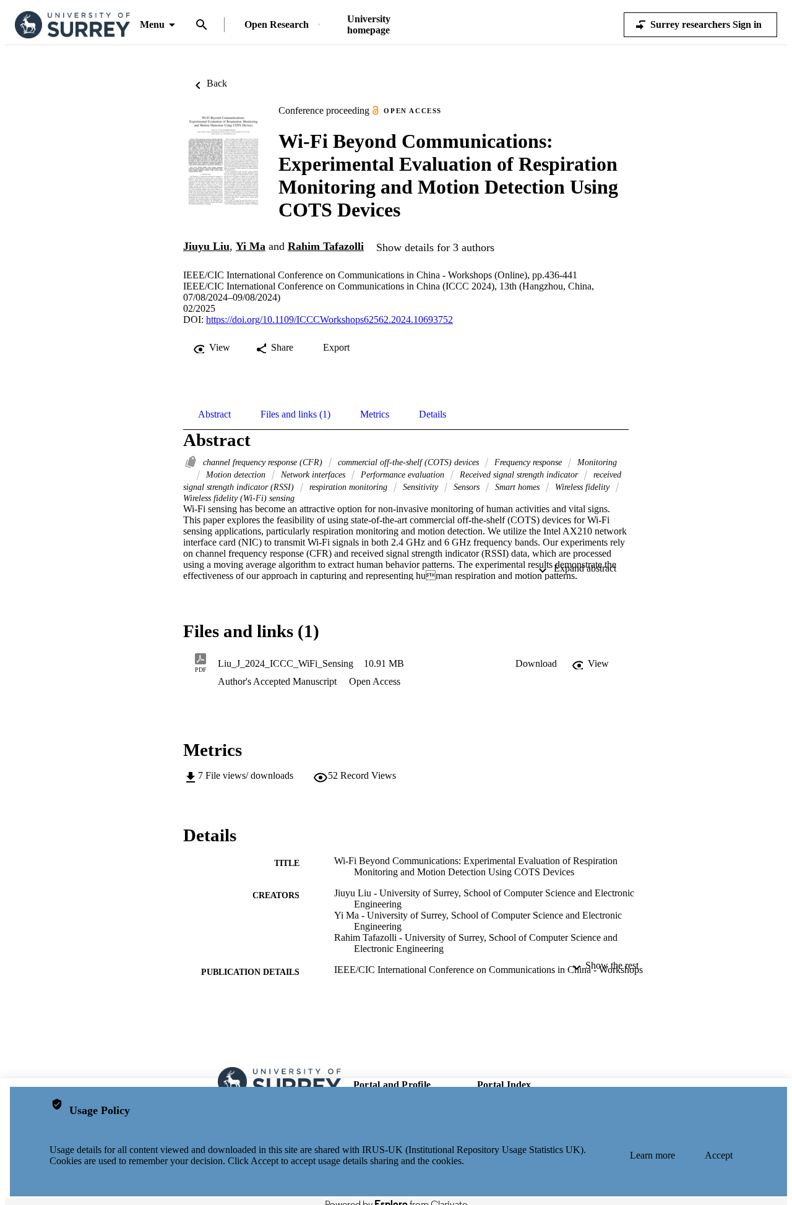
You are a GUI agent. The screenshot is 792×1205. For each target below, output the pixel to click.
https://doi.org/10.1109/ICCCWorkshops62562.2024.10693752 (329, 319)
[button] (536, 663)
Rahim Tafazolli (326, 246)
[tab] (214, 414)
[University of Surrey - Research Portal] (72, 25)
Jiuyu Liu (206, 246)
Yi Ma (250, 246)
